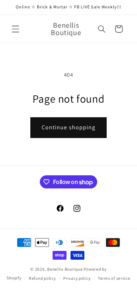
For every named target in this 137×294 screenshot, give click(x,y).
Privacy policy (76, 278)
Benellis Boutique (65, 269)
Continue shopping (68, 127)
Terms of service (114, 278)
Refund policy (42, 278)
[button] (15, 28)
